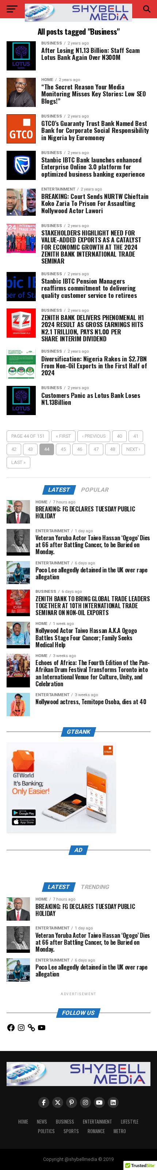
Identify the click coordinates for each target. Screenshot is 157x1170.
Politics (46, 1131)
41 (135, 436)
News (42, 1121)
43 (30, 449)
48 (112, 449)
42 (13, 449)
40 (119, 436)
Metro (120, 1131)
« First (63, 436)
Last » (18, 462)
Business (65, 1121)
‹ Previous (94, 436)
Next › (133, 449)
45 (63, 449)
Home (23, 1121)
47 (96, 449)
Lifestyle (129, 1121)
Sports (71, 1131)
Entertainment (97, 1121)
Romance (96, 1131)
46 (79, 449)
